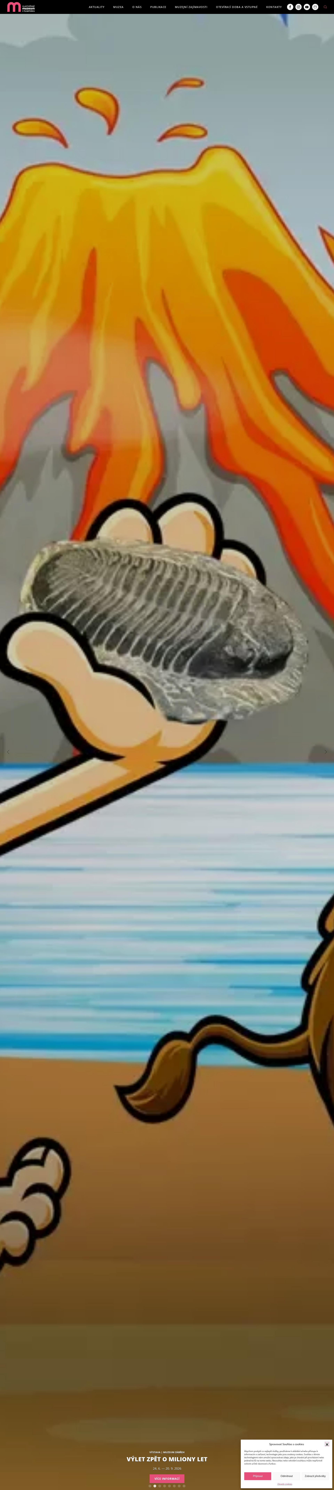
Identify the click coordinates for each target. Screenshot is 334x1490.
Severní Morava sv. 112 (159, 1486)
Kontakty (274, 7)
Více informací (167, 1479)
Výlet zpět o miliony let (154, 1486)
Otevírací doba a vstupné (237, 7)
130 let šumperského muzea (169, 1486)
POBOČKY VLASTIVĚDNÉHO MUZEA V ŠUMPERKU (184, 1486)
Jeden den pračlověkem (150, 1486)
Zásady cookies (284, 1484)
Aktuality (97, 7)
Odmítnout (287, 1476)
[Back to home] (21, 7)
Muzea (118, 7)
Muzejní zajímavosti (191, 7)
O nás (137, 7)
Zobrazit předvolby (315, 1476)
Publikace (158, 7)
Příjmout (258, 1476)
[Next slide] (326, 752)
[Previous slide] (8, 752)
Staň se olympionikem (174, 1486)
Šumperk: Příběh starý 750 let (164, 1486)
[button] (327, 1444)
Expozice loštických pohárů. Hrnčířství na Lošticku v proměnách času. (179, 1486)
